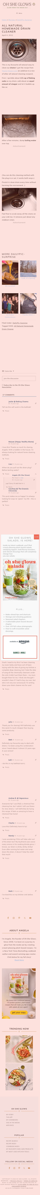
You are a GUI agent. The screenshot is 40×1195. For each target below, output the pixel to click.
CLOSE (36, 537)
